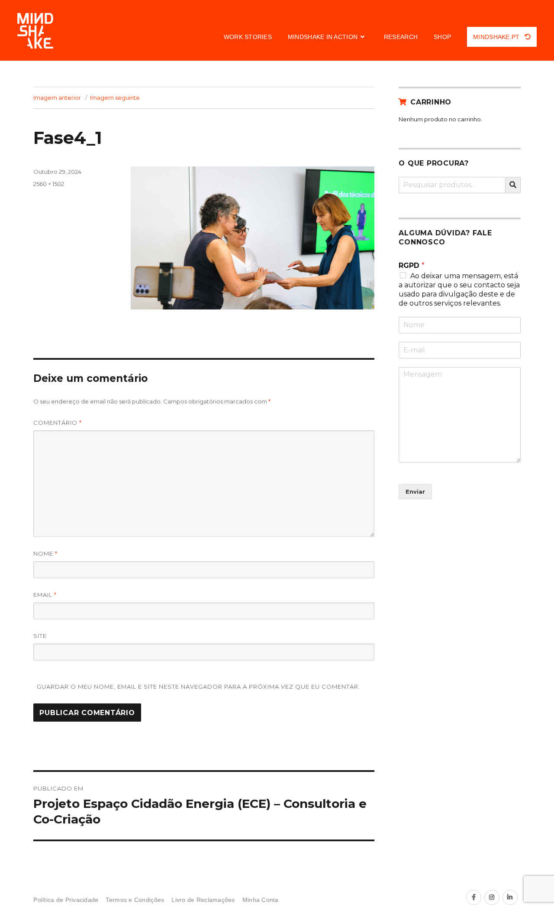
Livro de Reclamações (203, 900)
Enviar (415, 491)
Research (401, 36)
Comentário (57, 422)
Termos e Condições (135, 900)
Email (45, 594)
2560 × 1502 (48, 183)
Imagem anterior (57, 97)
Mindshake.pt (497, 36)
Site (40, 635)
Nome (45, 553)
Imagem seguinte (115, 97)
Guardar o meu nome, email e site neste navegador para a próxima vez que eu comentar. (198, 686)
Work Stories (248, 36)
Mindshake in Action (323, 36)
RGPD (412, 265)
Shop (442, 36)
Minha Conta (260, 900)
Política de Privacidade (65, 900)
